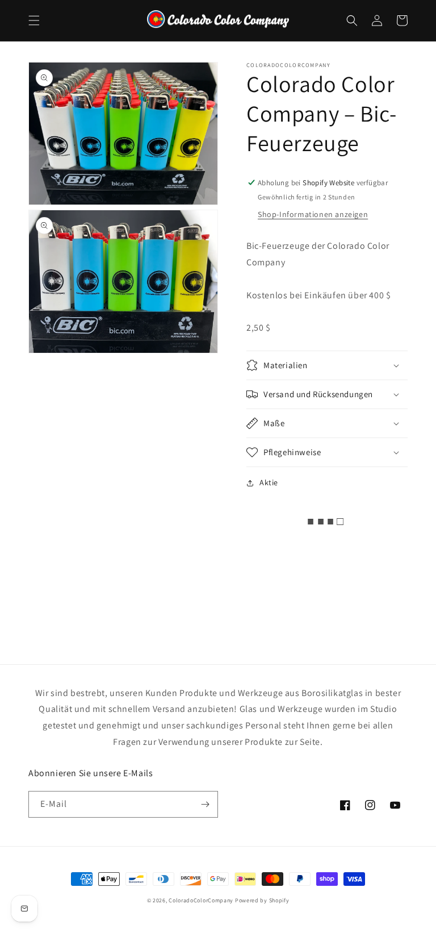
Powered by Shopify (262, 900)
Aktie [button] (268, 482)
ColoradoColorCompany (201, 900)
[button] (34, 20)
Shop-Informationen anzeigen (313, 214)
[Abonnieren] (204, 804)
